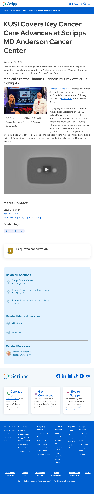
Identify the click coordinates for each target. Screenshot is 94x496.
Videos (57, 433)
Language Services (44, 454)
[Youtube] (88, 376)
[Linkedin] (64, 376)
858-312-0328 (11, 213)
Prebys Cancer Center (22, 280)
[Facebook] (58, 376)
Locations (22, 427)
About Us (71, 427)
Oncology (16, 332)
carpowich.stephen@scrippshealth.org (22, 217)
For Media (71, 438)
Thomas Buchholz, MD (60, 88)
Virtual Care (8, 440)
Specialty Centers (25, 451)
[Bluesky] (70, 376)
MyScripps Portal (43, 440)
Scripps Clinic (23, 434)
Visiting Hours (42, 450)
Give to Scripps (75, 393)
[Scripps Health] (10, 4)
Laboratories (83, 454)
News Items (15, 11)
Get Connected (45, 393)
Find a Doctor (9, 427)
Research (71, 441)
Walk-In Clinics (23, 448)
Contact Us (16, 393)
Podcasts (58, 437)
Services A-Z (83, 433)
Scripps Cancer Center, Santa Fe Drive (30, 300)
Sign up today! (48, 407)
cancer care (66, 98)
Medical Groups (9, 437)
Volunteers (72, 434)
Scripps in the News (14, 231)
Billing (39, 437)
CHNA (88, 473)
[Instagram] (82, 376)
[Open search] (84, 3)
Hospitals (21, 430)
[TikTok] (76, 376)
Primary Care (84, 437)
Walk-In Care (84, 440)
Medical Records (43, 433)
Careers (71, 430)
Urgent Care (23, 444)
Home (6, 11)
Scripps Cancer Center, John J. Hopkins (31, 290)
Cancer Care (18, 322)
